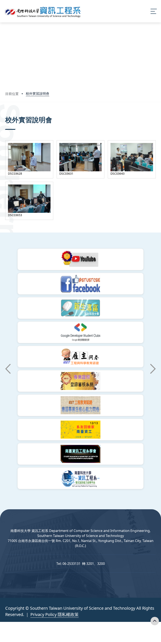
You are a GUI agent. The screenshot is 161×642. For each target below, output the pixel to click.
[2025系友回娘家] (80, 430)
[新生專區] (80, 308)
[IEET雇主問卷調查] (80, 357)
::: (6, 114)
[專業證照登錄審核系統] (80, 381)
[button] (8, 369)
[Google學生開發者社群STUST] (80, 332)
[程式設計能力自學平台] (80, 478)
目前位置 (12, 93)
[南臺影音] (80, 259)
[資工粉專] (80, 284)
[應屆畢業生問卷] (80, 405)
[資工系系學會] (80, 454)
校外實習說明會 (37, 93)
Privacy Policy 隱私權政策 (54, 614)
